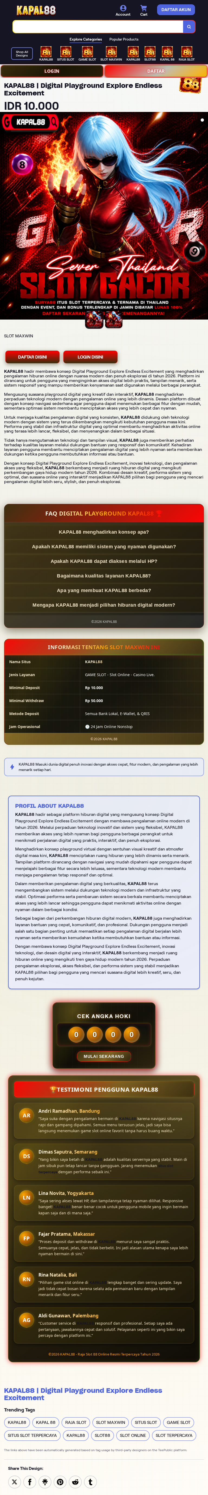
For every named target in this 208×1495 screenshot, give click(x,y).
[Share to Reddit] (75, 1481)
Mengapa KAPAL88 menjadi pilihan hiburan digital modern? (104, 605)
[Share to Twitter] (14, 1481)
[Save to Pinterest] (60, 1481)
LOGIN (52, 71)
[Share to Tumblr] (90, 1481)
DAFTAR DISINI (32, 357)
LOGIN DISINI (90, 357)
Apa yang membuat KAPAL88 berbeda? (104, 590)
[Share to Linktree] (44, 1481)
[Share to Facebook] (29, 1481)
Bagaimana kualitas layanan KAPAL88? (104, 576)
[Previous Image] (4, 216)
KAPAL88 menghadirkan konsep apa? (104, 532)
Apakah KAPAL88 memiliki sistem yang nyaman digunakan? (104, 546)
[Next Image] (203, 216)
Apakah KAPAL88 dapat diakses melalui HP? (104, 561)
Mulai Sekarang (104, 1056)
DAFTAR (156, 71)
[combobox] (98, 27)
